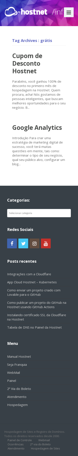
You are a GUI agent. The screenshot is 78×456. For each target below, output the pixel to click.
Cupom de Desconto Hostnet (27, 63)
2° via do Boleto (40, 444)
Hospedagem (17, 405)
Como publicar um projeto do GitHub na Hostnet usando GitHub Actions (36, 304)
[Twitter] (23, 243)
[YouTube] (46, 243)
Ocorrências (16, 444)
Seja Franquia (17, 364)
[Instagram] (34, 243)
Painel (11, 380)
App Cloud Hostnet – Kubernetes (32, 282)
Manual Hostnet (19, 356)
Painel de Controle (20, 440)
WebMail (13, 372)
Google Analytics (37, 127)
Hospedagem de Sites (45, 448)
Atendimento (16, 396)
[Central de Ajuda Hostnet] (26, 10)
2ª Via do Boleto (19, 388)
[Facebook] (12, 243)
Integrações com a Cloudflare (29, 274)
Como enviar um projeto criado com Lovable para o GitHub (33, 292)
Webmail (44, 440)
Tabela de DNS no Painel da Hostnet (34, 327)
